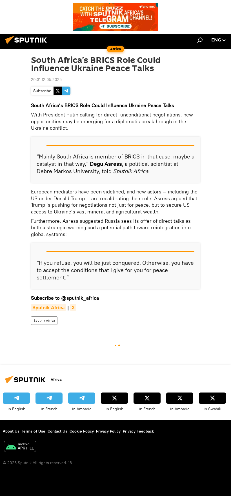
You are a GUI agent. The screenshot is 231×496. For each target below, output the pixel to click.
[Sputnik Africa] (27, 44)
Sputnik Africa (44, 320)
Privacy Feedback (138, 431)
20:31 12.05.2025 (46, 79)
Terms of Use (33, 431)
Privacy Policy (108, 431)
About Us (11, 431)
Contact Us (57, 431)
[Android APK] (20, 447)
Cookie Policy (82, 431)
